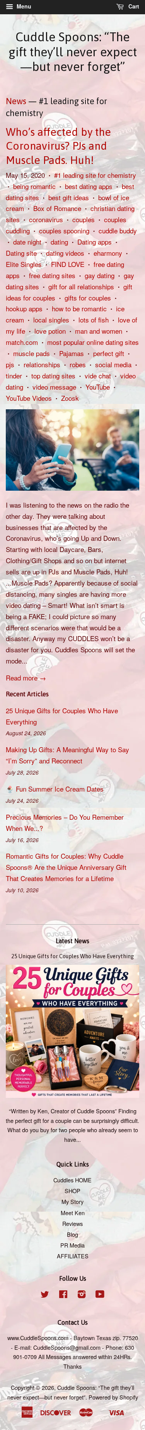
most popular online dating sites (93, 342)
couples (83, 219)
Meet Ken (73, 1213)
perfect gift (108, 353)
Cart (133, 6)
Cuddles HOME (72, 1180)
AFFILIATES (73, 1256)
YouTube (97, 387)
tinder (14, 375)
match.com (22, 342)
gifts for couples (88, 297)
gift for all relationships (81, 286)
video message (54, 387)
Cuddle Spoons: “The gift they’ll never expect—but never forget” (73, 52)
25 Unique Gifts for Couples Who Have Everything (72, 956)
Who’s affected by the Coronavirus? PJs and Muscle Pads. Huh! (58, 146)
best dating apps (89, 186)
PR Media (72, 1245)
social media (113, 364)
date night (27, 241)
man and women (98, 331)
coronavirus (46, 219)
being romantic (34, 186)
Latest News (72, 940)
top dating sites (53, 375)
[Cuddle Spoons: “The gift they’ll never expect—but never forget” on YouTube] (100, 1295)
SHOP (72, 1191)
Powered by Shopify (113, 1397)
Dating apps (94, 241)
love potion (50, 331)
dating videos (65, 253)
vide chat (98, 375)
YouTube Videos (29, 398)
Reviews (72, 1223)
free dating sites (52, 275)
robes (78, 364)
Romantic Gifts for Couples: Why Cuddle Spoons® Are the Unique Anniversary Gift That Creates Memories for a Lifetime (66, 867)
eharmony (108, 253)
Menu (23, 6)
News (16, 101)
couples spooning (64, 230)
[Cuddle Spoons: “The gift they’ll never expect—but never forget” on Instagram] (81, 1295)
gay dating (99, 275)
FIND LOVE (67, 264)
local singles (51, 319)
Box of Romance (57, 208)
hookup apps (24, 308)
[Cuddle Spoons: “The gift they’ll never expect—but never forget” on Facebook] (63, 1295)
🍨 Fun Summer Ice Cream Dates (55, 789)
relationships (42, 364)
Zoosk (70, 398)
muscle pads (31, 353)
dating (59, 241)
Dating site (21, 253)
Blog (72, 1234)
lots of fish (93, 319)
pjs (10, 364)
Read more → (26, 677)
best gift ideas (68, 197)
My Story (72, 1201)
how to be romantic (79, 308)
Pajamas (71, 353)
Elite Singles (24, 264)
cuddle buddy (118, 230)
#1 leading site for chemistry (95, 175)
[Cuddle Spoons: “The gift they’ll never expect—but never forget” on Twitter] (45, 1295)
